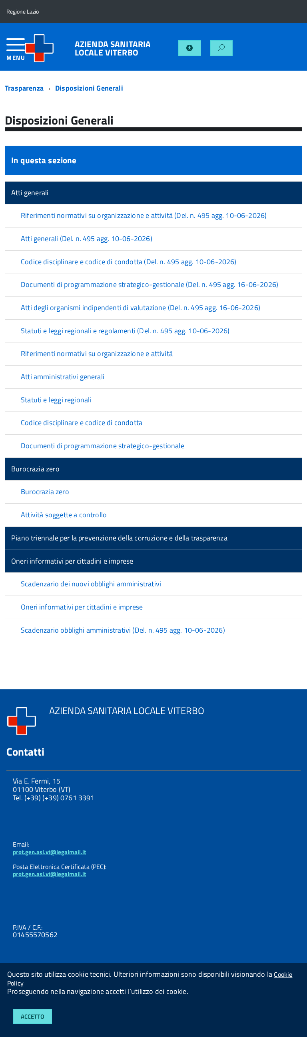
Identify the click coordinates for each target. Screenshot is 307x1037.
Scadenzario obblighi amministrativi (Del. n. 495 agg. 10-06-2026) (123, 630)
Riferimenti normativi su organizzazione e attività (97, 353)
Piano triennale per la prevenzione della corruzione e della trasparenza (119, 537)
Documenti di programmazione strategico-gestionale (102, 445)
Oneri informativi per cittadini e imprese (72, 561)
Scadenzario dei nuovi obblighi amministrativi (91, 583)
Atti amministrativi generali (62, 376)
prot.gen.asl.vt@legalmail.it (49, 852)
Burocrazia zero (35, 468)
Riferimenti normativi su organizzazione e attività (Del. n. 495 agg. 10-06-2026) (144, 215)
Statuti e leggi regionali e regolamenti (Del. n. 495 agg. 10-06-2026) (125, 330)
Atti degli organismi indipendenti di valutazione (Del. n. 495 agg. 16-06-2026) (140, 307)
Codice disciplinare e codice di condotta (81, 422)
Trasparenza (24, 88)
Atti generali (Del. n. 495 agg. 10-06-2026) (86, 238)
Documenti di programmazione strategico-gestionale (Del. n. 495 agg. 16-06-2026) (149, 284)
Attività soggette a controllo (64, 514)
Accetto (32, 1016)
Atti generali (29, 192)
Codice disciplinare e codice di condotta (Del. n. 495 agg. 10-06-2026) (129, 261)
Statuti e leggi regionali (56, 399)
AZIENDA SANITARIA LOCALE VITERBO (113, 48)
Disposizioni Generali (89, 88)
